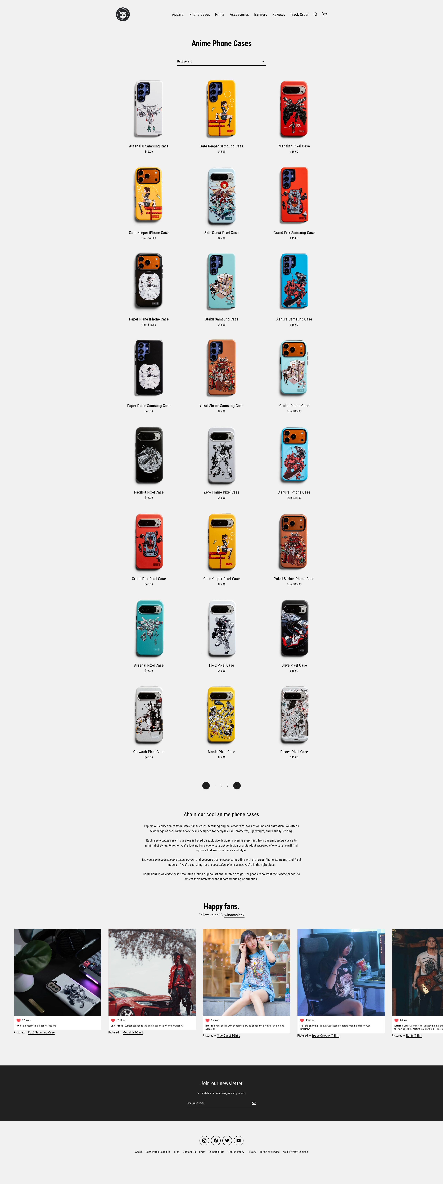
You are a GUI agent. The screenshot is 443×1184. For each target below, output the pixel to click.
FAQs (202, 1152)
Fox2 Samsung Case (41, 1032)
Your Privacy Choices (295, 1152)
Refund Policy (236, 1152)
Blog (176, 1152)
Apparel (178, 14)
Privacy (252, 1152)
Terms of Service (270, 1152)
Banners (260, 14)
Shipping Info (216, 1152)
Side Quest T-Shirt (228, 1035)
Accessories (239, 14)
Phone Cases (199, 14)
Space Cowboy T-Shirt (325, 1035)
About (138, 1152)
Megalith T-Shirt (133, 1032)
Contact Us (189, 1152)
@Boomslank (234, 915)
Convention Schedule (158, 1152)
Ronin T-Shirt (414, 1035)
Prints (220, 14)
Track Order (299, 14)
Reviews (278, 14)
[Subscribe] (253, 1103)
